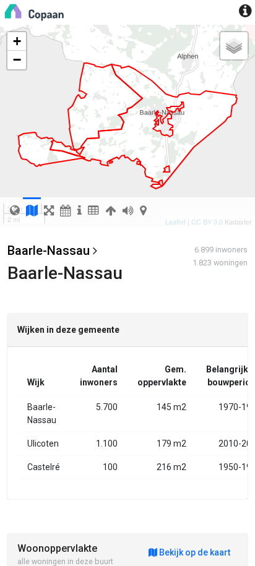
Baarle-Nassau (48, 250)
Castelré (43, 467)
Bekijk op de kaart (193, 552)
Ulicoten (43, 443)
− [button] (17, 59)
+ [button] (17, 41)
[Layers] (234, 45)
